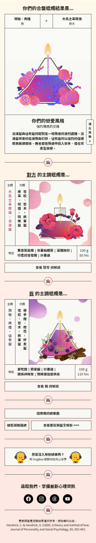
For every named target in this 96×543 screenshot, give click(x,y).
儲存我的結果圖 (48, 413)
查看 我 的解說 (48, 386)
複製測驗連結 (17, 425)
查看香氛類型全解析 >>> (61, 425)
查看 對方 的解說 (48, 267)
